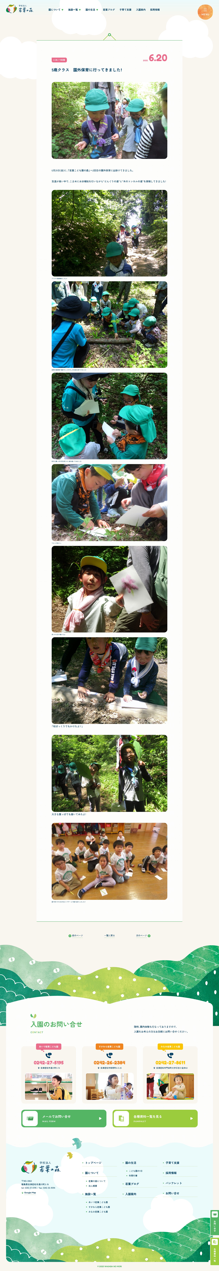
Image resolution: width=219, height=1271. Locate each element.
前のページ (77, 935)
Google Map (30, 1192)
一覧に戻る (109, 935)
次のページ (141, 935)
